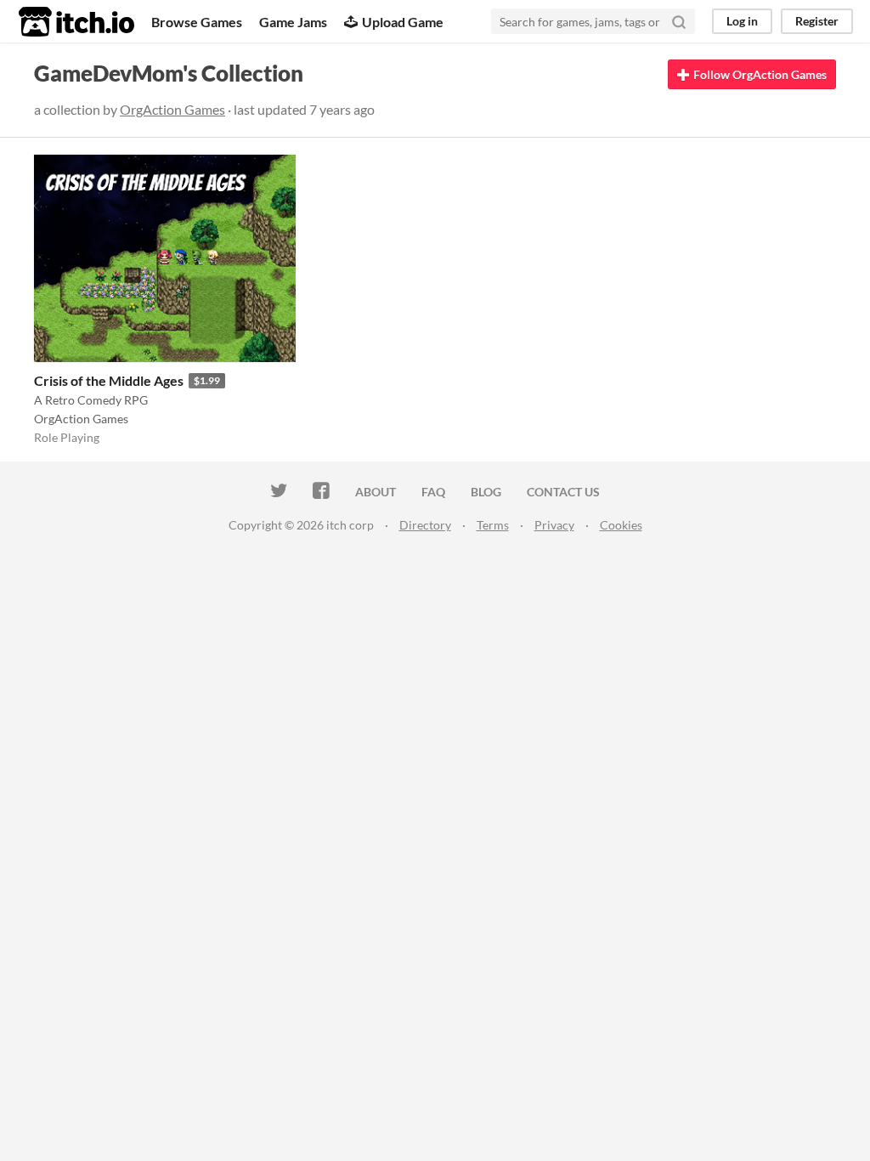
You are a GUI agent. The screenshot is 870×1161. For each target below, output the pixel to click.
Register (817, 21)
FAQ (433, 491)
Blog (486, 491)
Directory (425, 525)
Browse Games (196, 22)
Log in (742, 21)
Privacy (554, 525)
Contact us (563, 491)
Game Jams (293, 22)
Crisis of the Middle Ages (109, 380)
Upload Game (402, 22)
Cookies (621, 525)
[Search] (679, 21)
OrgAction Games (172, 109)
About (375, 491)
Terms (493, 525)
